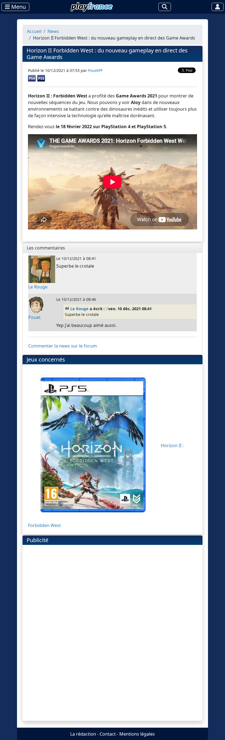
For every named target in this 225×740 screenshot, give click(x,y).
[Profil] (218, 7)
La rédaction (83, 734)
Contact (108, 734)
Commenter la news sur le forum (62, 346)
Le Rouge (79, 308)
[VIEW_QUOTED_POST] (107, 308)
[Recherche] (164, 7)
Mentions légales (137, 734)
